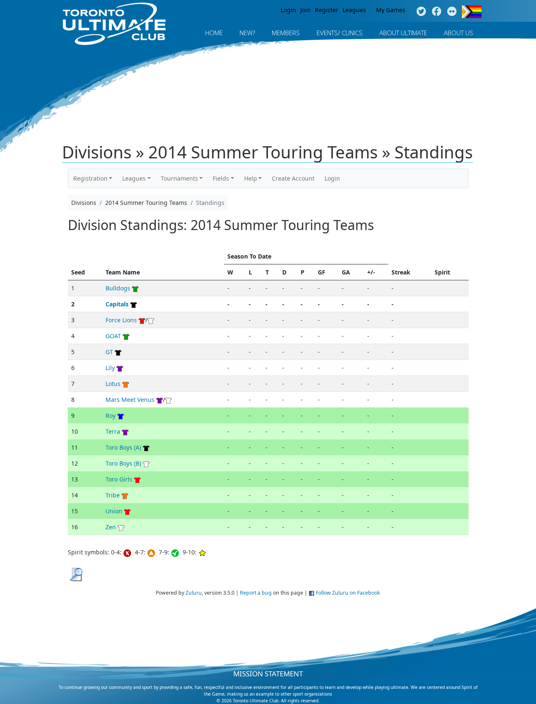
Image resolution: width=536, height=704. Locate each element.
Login (288, 10)
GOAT (113, 336)
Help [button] (250, 178)
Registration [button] (90, 178)
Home (214, 32)
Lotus (113, 384)
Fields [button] (221, 178)
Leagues (354, 10)
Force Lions (121, 320)
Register (326, 10)
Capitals (117, 304)
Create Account (293, 178)
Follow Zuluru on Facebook (348, 592)
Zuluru (194, 592)
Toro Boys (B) (123, 463)
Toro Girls (119, 479)
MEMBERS (286, 32)
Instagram (452, 11)
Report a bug (256, 592)
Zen (111, 527)
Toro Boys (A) (123, 447)
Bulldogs (118, 288)
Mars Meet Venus (130, 400)
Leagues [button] (134, 178)
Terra (113, 431)
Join (305, 10)
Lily (110, 368)
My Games (390, 10)
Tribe (113, 495)
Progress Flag (472, 11)
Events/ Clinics (340, 32)
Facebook (436, 11)
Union (114, 511)
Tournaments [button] (179, 178)
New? (247, 32)
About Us (458, 32)
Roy (111, 415)
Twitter (421, 11)
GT (109, 352)
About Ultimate (403, 32)
